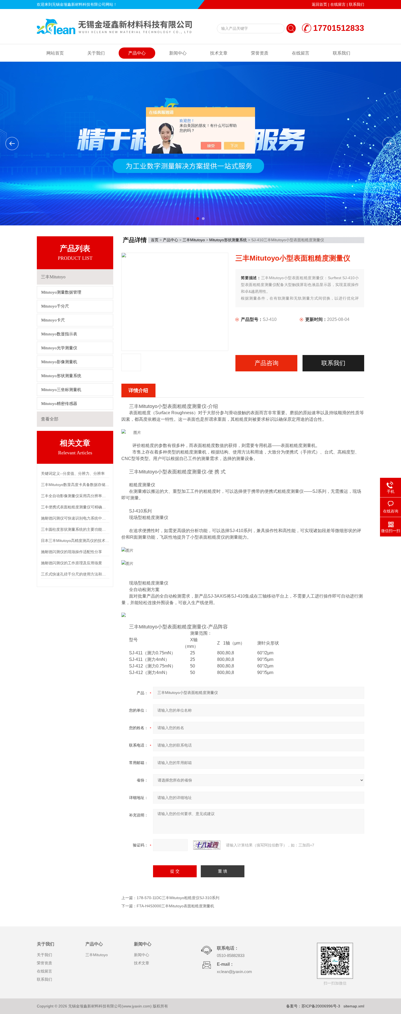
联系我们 (356, 4)
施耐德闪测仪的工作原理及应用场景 (71, 563)
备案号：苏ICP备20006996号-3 (313, 1006)
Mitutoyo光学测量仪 (59, 348)
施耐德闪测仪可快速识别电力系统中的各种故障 (75, 518)
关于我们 (96, 53)
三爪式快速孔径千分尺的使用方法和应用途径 (75, 574)
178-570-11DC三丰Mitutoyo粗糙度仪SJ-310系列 (178, 898)
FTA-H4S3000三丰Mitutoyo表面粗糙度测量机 (175, 906)
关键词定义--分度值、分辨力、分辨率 (73, 473)
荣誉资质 (259, 53)
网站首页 (55, 53)
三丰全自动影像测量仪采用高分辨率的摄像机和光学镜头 (75, 496)
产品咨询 (267, 363)
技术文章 (219, 53)
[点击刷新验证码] (206, 845)
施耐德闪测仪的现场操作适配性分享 (71, 552)
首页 (154, 240)
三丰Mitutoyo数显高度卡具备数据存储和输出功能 (75, 484)
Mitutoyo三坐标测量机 (61, 389)
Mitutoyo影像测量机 (59, 362)
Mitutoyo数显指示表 (59, 334)
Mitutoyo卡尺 (53, 320)
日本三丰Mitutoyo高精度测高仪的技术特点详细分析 (75, 540)
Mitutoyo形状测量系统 (61, 376)
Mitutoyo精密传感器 (59, 403)
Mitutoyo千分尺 (55, 306)
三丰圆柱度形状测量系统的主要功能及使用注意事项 (75, 529)
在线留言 (338, 4)
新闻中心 (178, 53)
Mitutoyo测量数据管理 (61, 292)
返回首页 (319, 4)
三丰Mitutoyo (193, 240)
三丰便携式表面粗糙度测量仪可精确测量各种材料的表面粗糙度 (75, 507)
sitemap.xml (353, 1006)
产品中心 (137, 53)
